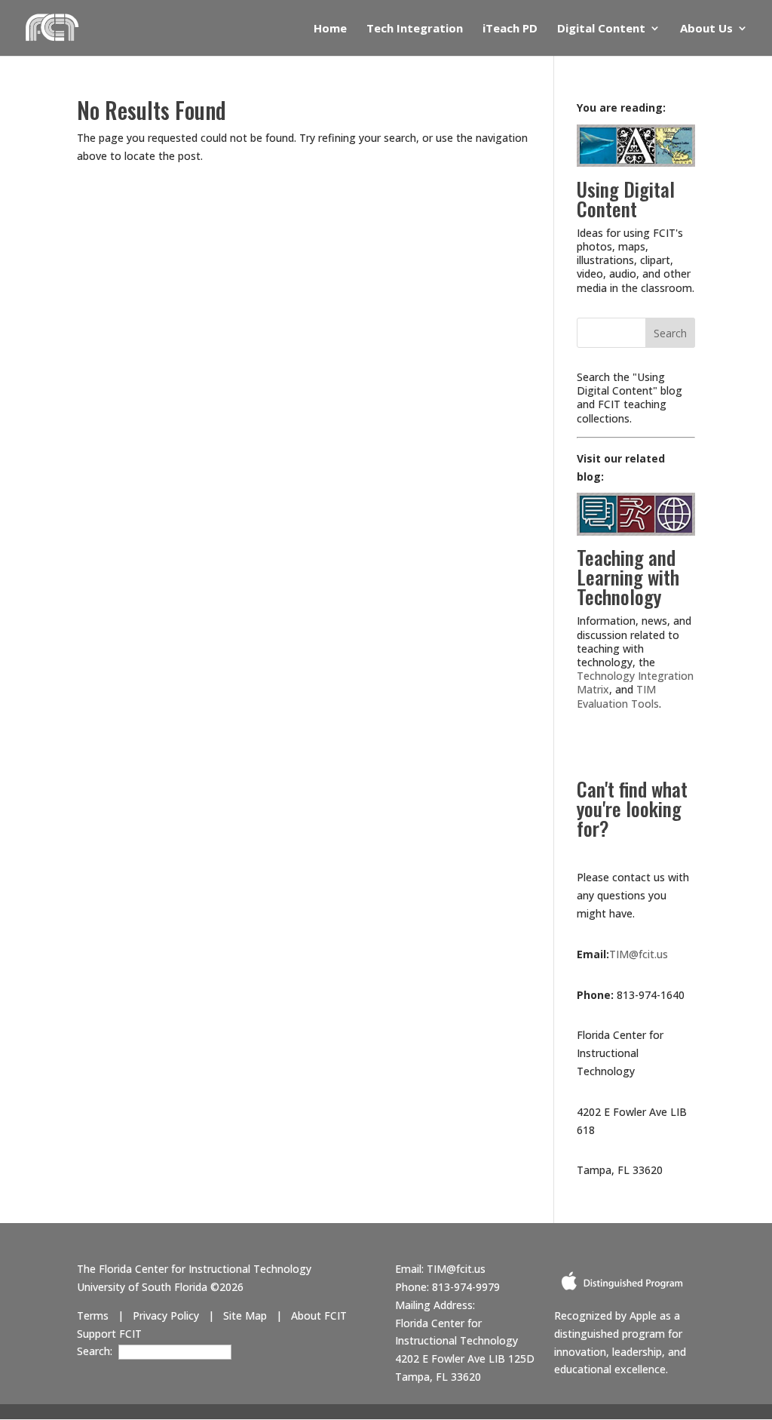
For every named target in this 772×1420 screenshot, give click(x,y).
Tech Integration (414, 29)
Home (330, 29)
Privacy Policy (166, 1315)
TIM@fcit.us (638, 954)
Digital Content (601, 29)
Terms (93, 1315)
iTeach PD (510, 29)
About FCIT (319, 1315)
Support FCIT (109, 1333)
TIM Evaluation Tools (618, 696)
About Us (706, 29)
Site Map (245, 1315)
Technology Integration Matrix (635, 682)
